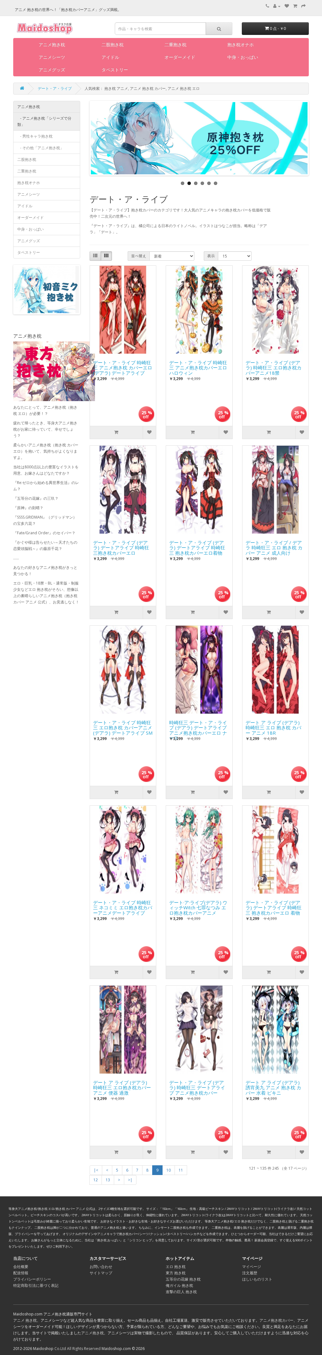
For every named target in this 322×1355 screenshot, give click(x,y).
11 (181, 1170)
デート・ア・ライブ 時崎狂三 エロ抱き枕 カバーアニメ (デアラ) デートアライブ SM (123, 726)
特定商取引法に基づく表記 (35, 1285)
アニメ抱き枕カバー (276, 1320)
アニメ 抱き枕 (25, 1320)
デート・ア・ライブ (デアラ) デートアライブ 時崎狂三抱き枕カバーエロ (121, 546)
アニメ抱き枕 (52, 44)
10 (168, 1170)
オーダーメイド (179, 57)
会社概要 (20, 1266)
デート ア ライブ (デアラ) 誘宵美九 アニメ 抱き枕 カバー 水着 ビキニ (273, 1086)
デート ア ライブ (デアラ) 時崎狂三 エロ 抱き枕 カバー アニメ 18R (273, 726)
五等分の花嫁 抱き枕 (183, 1279)
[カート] (295, 6)
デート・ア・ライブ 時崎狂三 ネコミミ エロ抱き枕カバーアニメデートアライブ (122, 906)
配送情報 (20, 1273)
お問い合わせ (101, 1266)
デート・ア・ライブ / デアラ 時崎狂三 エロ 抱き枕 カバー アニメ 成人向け (274, 546)
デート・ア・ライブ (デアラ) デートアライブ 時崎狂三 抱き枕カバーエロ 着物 (274, 906)
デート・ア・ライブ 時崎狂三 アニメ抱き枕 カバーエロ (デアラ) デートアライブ (122, 366)
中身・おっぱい (242, 57)
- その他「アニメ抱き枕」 (40, 147)
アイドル (110, 57)
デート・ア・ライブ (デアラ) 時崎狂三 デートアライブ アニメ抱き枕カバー (197, 1086)
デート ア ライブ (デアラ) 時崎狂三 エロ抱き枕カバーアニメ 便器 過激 (122, 1086)
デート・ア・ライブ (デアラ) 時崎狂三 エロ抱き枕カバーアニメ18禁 (274, 366)
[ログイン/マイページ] (276, 6)
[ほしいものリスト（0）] (287, 6)
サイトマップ (101, 1273)
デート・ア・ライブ (55, 88)
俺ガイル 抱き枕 (179, 1285)
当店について (25, 1258)
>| (130, 1180)
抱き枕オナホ (240, 44)
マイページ (251, 1266)
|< (96, 1170)
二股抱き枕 (113, 44)
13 (108, 1180)
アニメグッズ (52, 70)
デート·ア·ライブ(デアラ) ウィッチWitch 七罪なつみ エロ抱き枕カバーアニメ (198, 906)
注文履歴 (249, 1273)
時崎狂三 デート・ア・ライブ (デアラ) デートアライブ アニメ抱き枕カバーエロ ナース (198, 726)
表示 (211, 255)
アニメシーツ (52, 57)
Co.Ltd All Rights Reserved (77, 1348)
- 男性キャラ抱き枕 (35, 136)
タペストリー (115, 70)
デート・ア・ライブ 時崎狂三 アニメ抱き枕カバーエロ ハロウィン (198, 366)
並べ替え (138, 255)
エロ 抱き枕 (176, 1266)
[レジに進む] (303, 6)
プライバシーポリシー (32, 1279)
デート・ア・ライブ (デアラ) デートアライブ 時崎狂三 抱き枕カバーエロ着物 (197, 546)
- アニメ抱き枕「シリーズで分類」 (44, 121)
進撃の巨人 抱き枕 (181, 1291)
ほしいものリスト (257, 1279)
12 (95, 1180)
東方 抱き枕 (176, 1273)
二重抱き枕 (175, 44)
